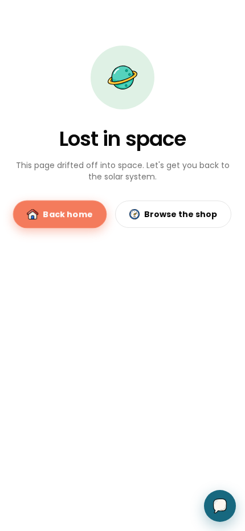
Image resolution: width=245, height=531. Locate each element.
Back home (68, 214)
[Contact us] (220, 506)
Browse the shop (180, 214)
